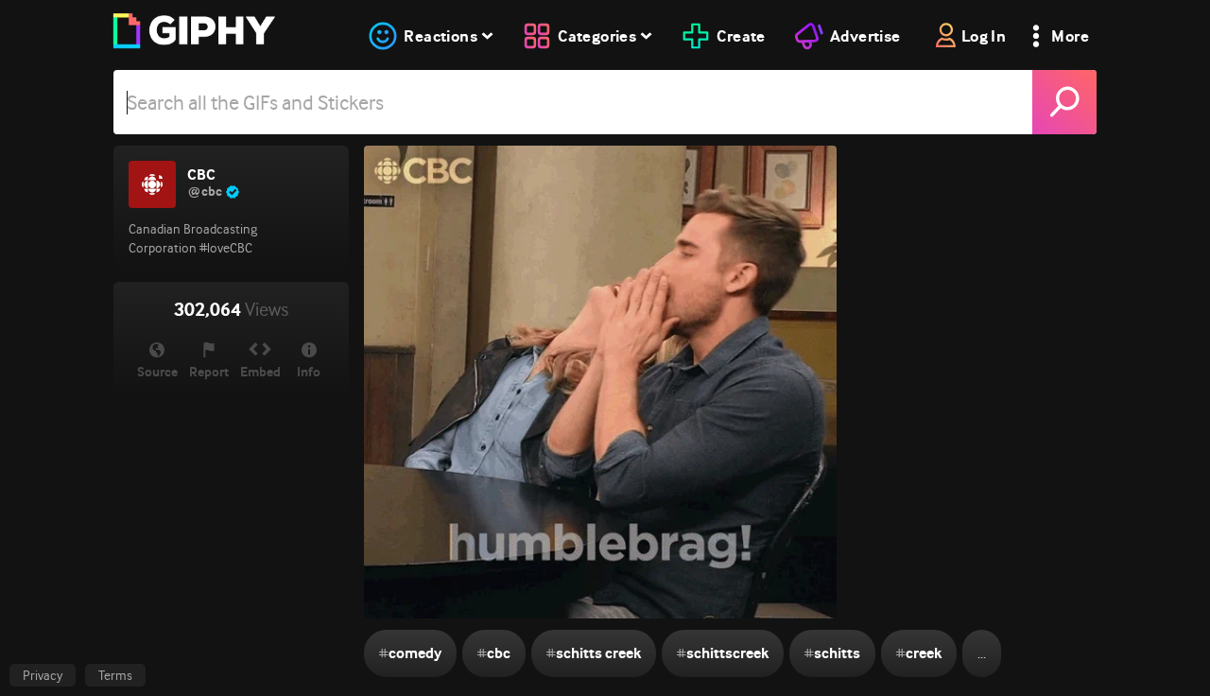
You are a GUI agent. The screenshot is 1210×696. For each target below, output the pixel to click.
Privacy (42, 675)
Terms (115, 675)
